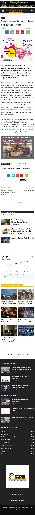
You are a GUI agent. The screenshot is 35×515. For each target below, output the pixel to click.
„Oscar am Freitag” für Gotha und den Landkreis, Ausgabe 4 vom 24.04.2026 (21, 231)
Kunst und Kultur (6, 448)
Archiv (2, 18)
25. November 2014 (16, 163)
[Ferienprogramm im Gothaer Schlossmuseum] (9, 294)
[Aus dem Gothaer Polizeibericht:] (5, 240)
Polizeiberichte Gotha (7, 445)
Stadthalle (18, 168)
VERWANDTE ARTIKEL (8, 212)
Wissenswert (5, 442)
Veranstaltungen (6, 440)
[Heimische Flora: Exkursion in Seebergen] (5, 379)
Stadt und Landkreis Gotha (9, 437)
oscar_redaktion (17, 203)
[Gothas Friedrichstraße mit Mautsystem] (5, 402)
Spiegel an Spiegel (28, 190)
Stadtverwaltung (27, 168)
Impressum (4, 507)
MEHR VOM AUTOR (7, 215)
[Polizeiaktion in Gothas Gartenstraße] (5, 420)
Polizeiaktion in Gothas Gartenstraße (23, 417)
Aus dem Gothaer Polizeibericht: (22, 238)
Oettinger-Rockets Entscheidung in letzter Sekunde (8, 192)
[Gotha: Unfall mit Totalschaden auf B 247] (26, 312)
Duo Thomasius (27, 163)
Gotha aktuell (5, 434)
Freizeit (3, 166)
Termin (3, 454)
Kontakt (18, 509)
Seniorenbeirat (16, 166)
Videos (3, 451)
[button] (32, 10)
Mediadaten (25, 507)
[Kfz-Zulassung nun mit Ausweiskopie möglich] (5, 411)
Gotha (8, 166)
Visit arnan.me (5, 37)
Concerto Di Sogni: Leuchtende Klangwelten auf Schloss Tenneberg (22, 222)
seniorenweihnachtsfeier (8, 168)
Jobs (31, 507)
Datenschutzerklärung (14, 507)
